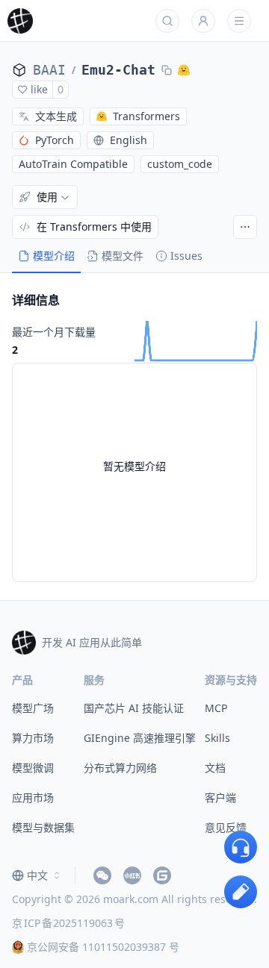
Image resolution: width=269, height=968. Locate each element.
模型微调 (33, 768)
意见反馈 (226, 827)
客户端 (220, 797)
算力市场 (33, 738)
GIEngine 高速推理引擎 (140, 738)
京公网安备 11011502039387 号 (103, 947)
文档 (215, 768)
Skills (217, 738)
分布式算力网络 (120, 768)
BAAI (49, 70)
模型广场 (33, 708)
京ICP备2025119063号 (68, 923)
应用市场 (33, 797)
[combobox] (37, 875)
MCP (216, 708)
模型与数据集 (43, 827)
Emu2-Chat (118, 70)
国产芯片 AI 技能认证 (134, 708)
